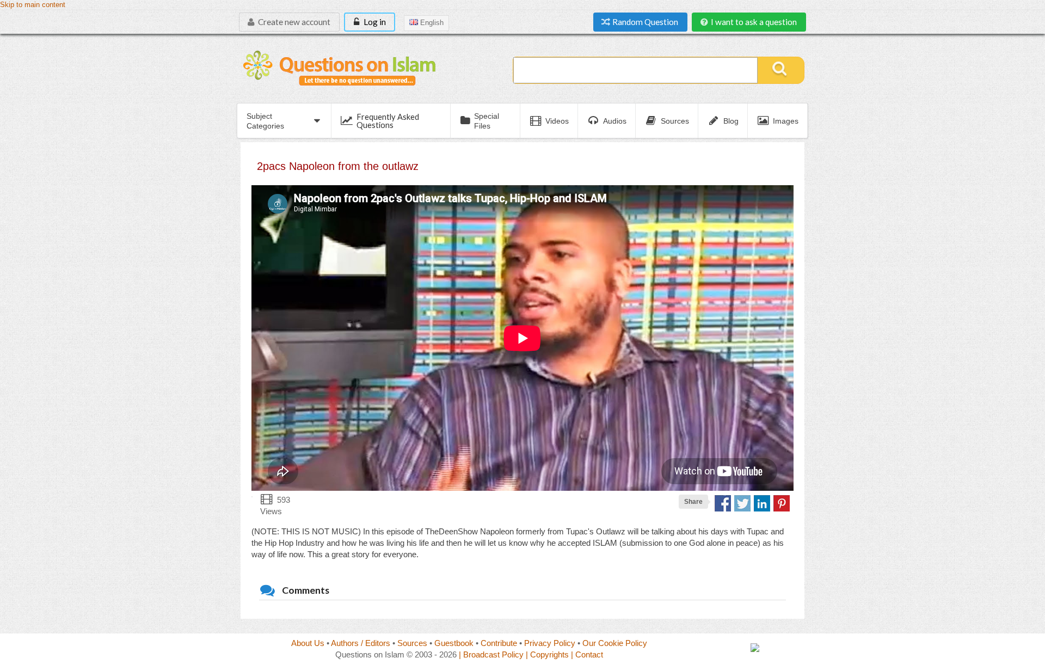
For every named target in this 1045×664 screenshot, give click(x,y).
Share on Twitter (742, 503)
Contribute (499, 643)
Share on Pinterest (781, 503)
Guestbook (454, 643)
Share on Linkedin (762, 503)
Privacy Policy (549, 643)
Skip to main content (32, 5)
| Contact (587, 654)
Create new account (293, 22)
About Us (307, 643)
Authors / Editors (360, 643)
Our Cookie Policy (614, 643)
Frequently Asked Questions (387, 121)
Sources (412, 643)
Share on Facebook (723, 503)
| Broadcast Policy (491, 654)
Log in (374, 22)
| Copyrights (547, 654)
